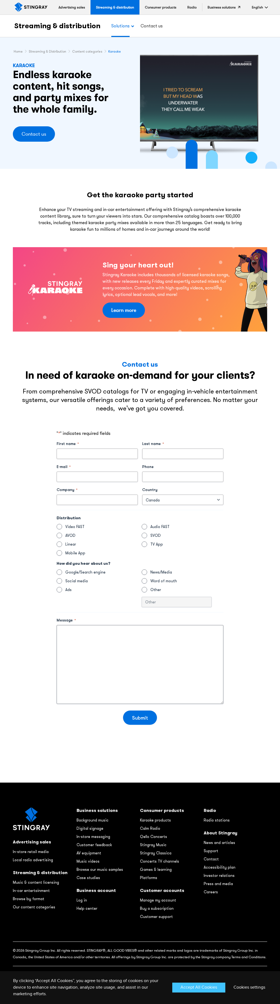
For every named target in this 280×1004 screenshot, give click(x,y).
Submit (140, 718)
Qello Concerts (153, 836)
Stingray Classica (155, 853)
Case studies (88, 877)
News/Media (161, 572)
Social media (76, 580)
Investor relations (219, 875)
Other (155, 589)
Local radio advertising (33, 859)
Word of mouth (163, 580)
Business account (96, 890)
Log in (82, 900)
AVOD (70, 535)
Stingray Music (153, 844)
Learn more (123, 310)
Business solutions (97, 810)
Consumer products (162, 810)
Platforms (148, 877)
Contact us (34, 134)
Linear (70, 544)
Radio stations (217, 820)
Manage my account (158, 900)
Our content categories (34, 907)
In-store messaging (93, 836)
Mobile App (75, 553)
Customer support (156, 916)
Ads (68, 589)
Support (211, 850)
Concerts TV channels (159, 861)
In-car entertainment (31, 890)
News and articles (219, 842)
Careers (211, 891)
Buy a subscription (157, 908)
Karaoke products (155, 820)
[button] (257, 7)
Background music (93, 820)
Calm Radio (150, 828)
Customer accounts (162, 890)
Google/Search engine (85, 572)
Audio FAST (160, 526)
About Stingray (220, 833)
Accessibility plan (219, 867)
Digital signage (90, 828)
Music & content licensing (36, 882)
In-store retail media (31, 851)
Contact (211, 859)
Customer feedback (94, 844)
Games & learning (156, 869)
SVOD (155, 535)
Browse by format (28, 898)
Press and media (218, 883)
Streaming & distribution (57, 25)
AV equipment (89, 853)
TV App (156, 544)
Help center (87, 908)
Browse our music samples (100, 869)
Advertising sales (32, 842)
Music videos (88, 861)
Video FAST (74, 526)
